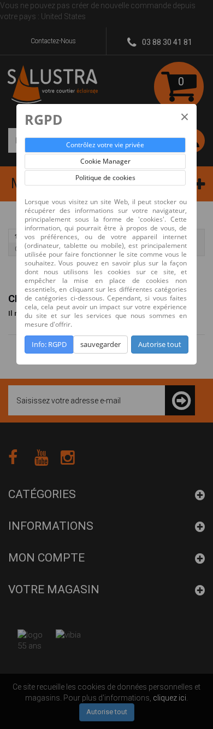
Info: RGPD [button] (49, 344)
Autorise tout (159, 344)
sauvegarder (100, 344)
